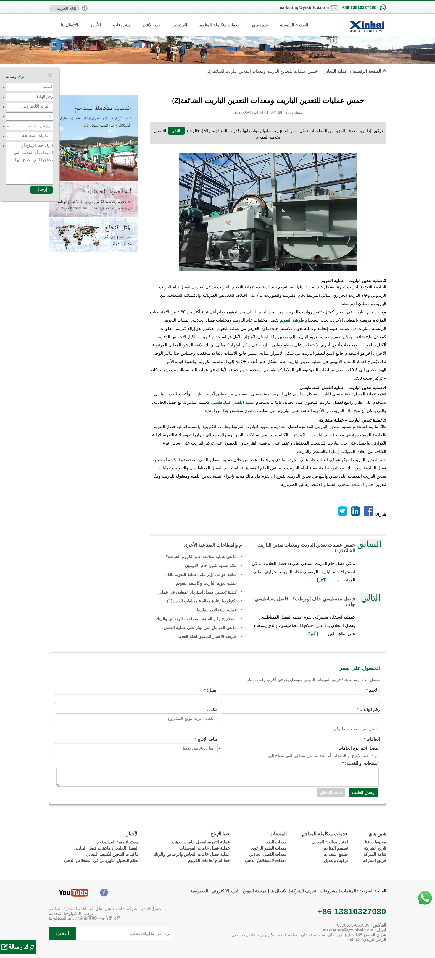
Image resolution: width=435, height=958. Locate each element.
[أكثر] (313, 633)
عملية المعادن (335, 71)
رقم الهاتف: (368, 709)
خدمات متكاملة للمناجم (219, 24)
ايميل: (211, 690)
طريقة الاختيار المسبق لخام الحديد (207, 636)
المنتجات (180, 24)
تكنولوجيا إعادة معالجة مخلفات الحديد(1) (202, 601)
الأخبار (95, 24)
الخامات (372, 739)
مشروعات (122, 24)
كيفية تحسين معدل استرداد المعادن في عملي (197, 592)
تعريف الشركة (303, 891)
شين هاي (260, 24)
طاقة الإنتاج (206, 739)
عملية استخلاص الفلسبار (216, 609)
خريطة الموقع (254, 891)
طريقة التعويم (292, 320)
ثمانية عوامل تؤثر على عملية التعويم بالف (201, 574)
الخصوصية (199, 891)
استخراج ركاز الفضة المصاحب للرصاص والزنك (196, 618)
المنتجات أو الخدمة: (360, 763)
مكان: (211, 709)
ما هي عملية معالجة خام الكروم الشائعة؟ (201, 556)
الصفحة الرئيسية (294, 24)
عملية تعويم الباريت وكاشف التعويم (206, 583)
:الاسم (373, 690)
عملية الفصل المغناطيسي (233, 402)
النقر (176, 130)
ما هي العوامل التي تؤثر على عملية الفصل (200, 627)
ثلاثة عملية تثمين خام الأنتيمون (211, 565)
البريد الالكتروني (225, 891)
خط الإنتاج (151, 24)
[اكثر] (322, 580)
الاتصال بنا (69, 24)
